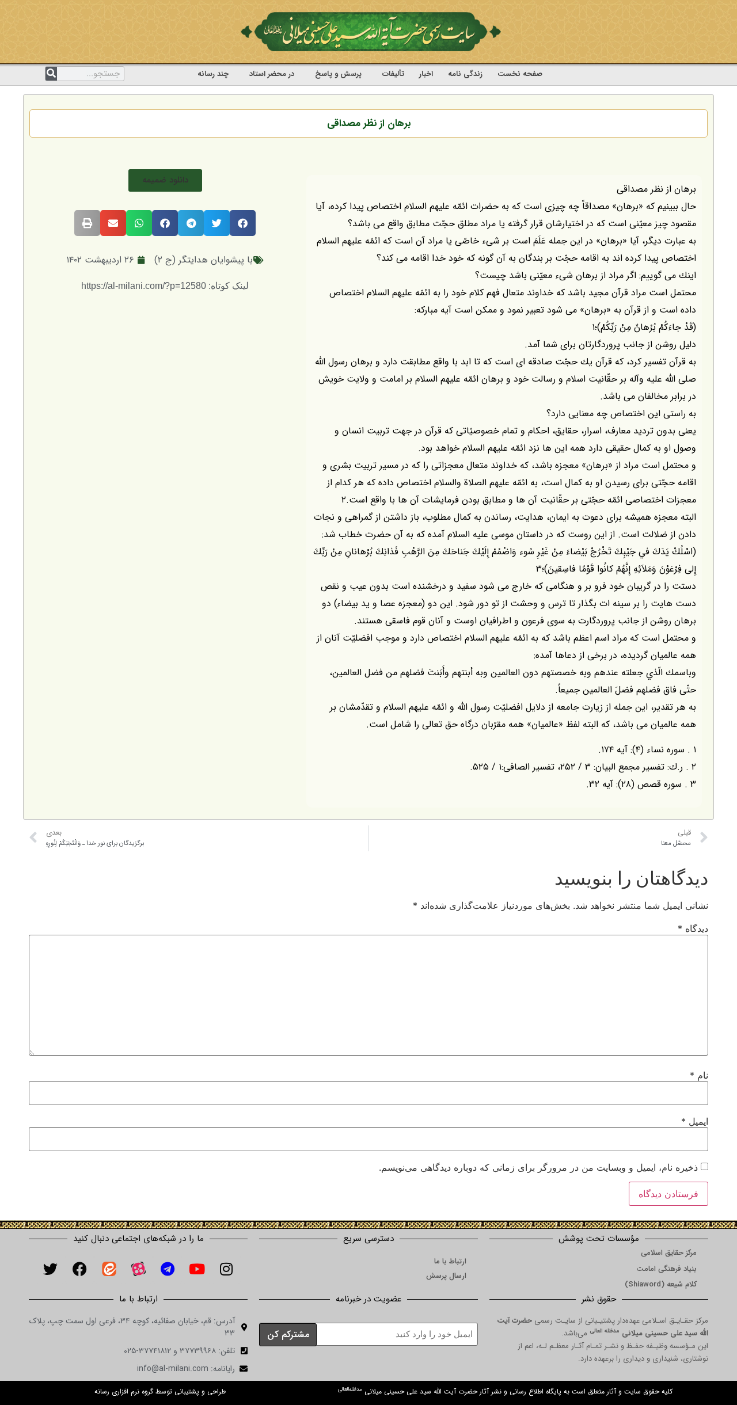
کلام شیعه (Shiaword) (661, 1284)
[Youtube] (197, 1269)
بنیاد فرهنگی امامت (666, 1269)
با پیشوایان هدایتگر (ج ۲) (203, 260)
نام (699, 1075)
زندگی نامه (465, 74)
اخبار (426, 74)
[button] (165, 180)
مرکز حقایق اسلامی (669, 1253)
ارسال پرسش (446, 1276)
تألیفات (393, 74)
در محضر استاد (271, 74)
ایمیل (694, 1121)
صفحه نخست (519, 74)
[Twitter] (50, 1269)
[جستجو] (51, 74)
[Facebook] (79, 1269)
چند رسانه (213, 74)
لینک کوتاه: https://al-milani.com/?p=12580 (165, 286)
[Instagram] (226, 1269)
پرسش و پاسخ (338, 74)
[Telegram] (167, 1269)
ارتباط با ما (450, 1261)
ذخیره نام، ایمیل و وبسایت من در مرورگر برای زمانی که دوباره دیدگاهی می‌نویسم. (538, 1167)
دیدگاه (693, 928)
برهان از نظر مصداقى (369, 123)
